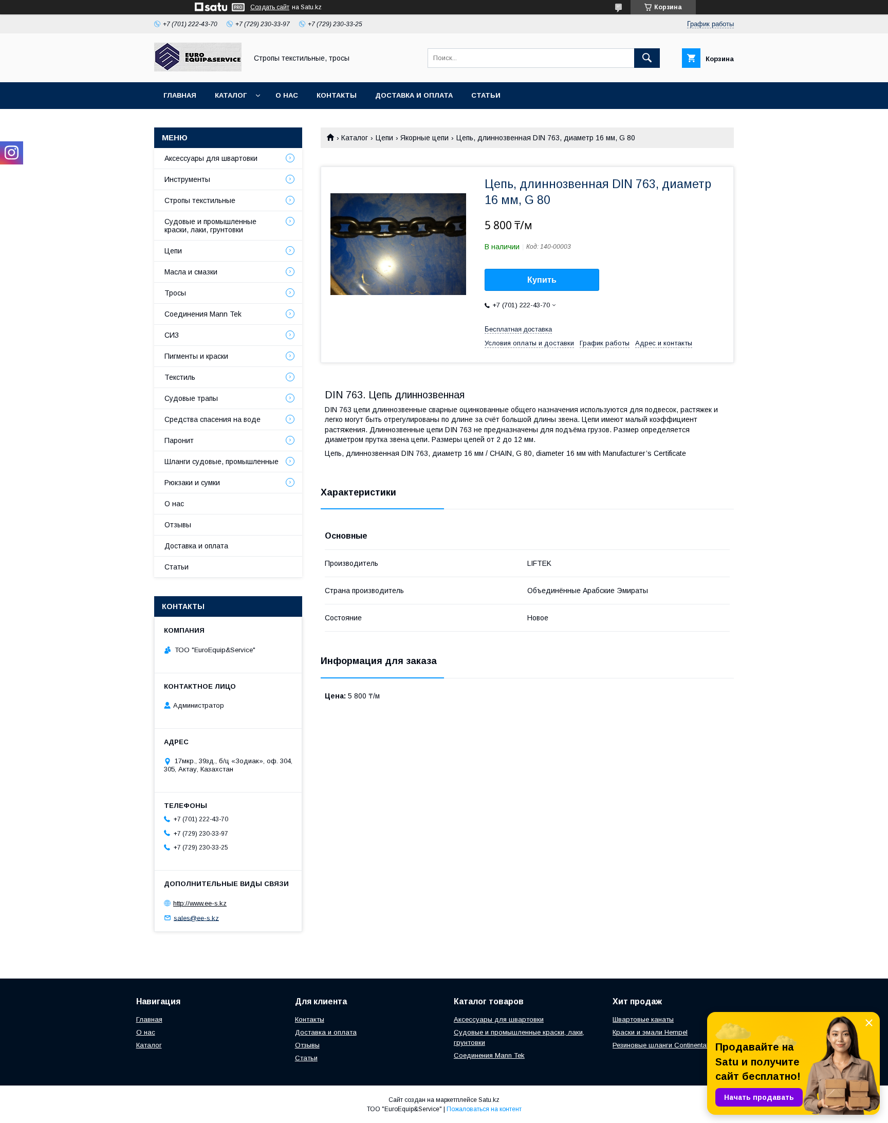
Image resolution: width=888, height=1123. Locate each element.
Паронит (179, 440)
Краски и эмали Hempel (650, 1032)
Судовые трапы (191, 398)
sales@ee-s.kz (196, 918)
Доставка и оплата (414, 95)
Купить (542, 279)
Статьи (486, 95)
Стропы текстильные (199, 200)
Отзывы (177, 525)
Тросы (175, 293)
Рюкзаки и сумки (192, 482)
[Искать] (647, 58)
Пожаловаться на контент (484, 1109)
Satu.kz (488, 1099)
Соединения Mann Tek (203, 314)
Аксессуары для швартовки (210, 158)
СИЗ (171, 335)
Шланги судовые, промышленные (221, 461)
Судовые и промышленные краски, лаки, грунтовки (210, 225)
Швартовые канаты (643, 1019)
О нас (286, 95)
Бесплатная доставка (518, 329)
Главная (179, 95)
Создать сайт (269, 7)
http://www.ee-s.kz (200, 903)
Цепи (384, 138)
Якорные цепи (424, 138)
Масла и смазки (190, 272)
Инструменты (187, 179)
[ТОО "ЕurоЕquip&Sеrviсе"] (198, 69)
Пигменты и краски (196, 356)
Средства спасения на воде (212, 419)
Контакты (337, 95)
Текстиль (179, 377)
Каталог (231, 95)
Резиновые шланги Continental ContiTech (677, 1045)
